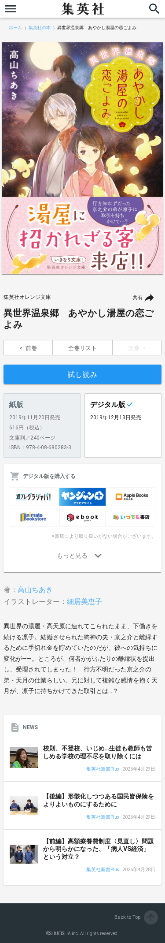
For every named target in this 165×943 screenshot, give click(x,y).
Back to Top (135, 917)
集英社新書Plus (102, 769)
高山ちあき (35, 589)
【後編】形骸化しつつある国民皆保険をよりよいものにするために (98, 800)
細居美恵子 (84, 601)
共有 (137, 297)
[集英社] (82, 9)
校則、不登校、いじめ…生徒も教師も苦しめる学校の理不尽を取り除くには (97, 752)
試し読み (83, 374)
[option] (82, 158)
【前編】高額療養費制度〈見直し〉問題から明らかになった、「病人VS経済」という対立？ (98, 849)
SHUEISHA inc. (64, 933)
